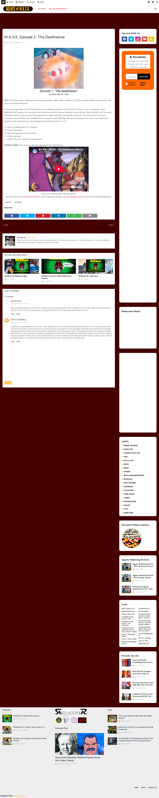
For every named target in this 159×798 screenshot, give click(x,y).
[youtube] (144, 39)
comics (127, 498)
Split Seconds (130, 483)
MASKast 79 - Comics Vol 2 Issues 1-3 (28, 727)
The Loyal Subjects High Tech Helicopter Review (135, 717)
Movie (126, 464)
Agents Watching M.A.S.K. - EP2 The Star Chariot (143, 576)
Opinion (127, 472)
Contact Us (152, 787)
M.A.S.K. (12, 30)
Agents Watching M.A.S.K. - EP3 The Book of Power (143, 565)
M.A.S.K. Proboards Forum (128, 635)
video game (128, 513)
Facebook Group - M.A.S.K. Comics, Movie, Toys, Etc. (145, 616)
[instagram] (157, 2)
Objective (21, 2)
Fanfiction (128, 449)
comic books (129, 494)
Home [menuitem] (43, 9)
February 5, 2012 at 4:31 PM (19, 322)
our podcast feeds (30, 197)
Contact (32, 2)
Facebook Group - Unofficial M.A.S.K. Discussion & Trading (129, 630)
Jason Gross (10, 42)
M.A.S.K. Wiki (143, 641)
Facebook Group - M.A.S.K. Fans (128, 618)
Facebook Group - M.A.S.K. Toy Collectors (128, 623)
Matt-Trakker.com (128, 609)
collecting (128, 490)
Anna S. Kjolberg (18, 319)
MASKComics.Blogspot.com (129, 642)
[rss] (151, 39)
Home (11, 2)
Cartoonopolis (143, 611)
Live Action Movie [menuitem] (59, 9)
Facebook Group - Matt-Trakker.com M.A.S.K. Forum (145, 629)
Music (126, 468)
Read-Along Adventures (134, 475)
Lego (126, 457)
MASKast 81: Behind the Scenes (26, 716)
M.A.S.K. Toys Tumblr (129, 639)
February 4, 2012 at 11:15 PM (20, 304)
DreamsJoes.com (128, 614)
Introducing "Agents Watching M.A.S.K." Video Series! (143, 588)
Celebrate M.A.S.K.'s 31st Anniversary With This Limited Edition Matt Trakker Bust (143, 695)
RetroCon (128, 479)
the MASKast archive (75, 197)
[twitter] (152, 2)
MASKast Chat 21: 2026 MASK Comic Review (56, 277)
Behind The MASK (131, 445)
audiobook (128, 487)
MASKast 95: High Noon (88, 276)
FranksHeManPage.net (146, 634)
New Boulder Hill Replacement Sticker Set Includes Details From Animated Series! (136, 739)
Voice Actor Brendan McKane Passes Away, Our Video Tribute (77, 759)
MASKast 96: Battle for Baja (15, 276)
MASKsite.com (144, 643)
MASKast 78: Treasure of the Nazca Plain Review (29, 739)
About (42, 2)
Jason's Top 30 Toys (132, 453)
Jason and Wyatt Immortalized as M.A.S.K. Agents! (142, 661)
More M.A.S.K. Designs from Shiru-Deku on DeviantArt (142, 672)
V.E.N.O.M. (18, 202)
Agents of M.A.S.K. (19, 796)
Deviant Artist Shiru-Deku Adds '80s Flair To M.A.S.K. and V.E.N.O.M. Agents (143, 684)
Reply (12, 314)
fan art (127, 505)
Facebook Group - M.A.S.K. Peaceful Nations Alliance (145, 622)
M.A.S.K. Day (129, 460)
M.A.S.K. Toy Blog (145, 638)
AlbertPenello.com (128, 611)
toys (126, 509)
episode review (130, 501)
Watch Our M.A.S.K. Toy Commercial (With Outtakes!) (136, 728)
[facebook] (148, 2)
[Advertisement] (79, 21)
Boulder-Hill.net (144, 609)
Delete (18, 314)
